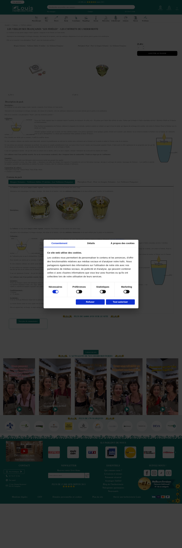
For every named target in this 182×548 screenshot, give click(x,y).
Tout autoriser (120, 302)
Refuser (90, 302)
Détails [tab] (91, 243)
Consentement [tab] (59, 243)
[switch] (79, 291)
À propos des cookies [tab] (122, 243)
